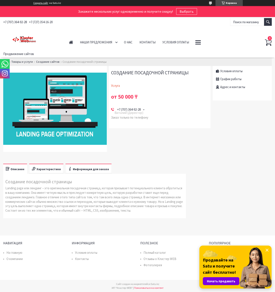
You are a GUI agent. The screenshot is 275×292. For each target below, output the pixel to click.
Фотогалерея (153, 265)
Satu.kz (155, 284)
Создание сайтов (48, 62)
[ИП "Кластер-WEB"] (31, 38)
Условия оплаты (175, 42)
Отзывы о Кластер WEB (160, 259)
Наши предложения (96, 42)
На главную (14, 253)
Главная (71, 42)
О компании (14, 259)
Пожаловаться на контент (148, 287)
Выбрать (187, 11)
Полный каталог (155, 253)
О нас (128, 42)
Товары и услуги (22, 62)
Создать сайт (40, 3)
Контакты (147, 42)
